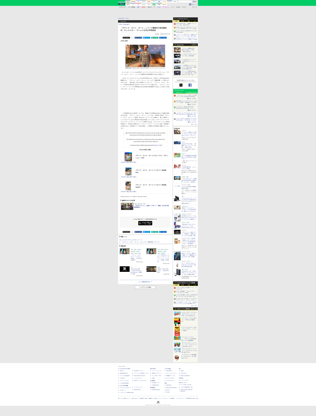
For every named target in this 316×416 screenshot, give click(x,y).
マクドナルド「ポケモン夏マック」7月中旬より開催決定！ (189, 319)
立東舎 (153, 378)
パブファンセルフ (185, 380)
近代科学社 (152, 387)
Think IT (121, 370)
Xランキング (180, 90)
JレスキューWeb (170, 378)
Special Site (180, 45)
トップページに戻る (145, 287)
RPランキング (179, 92)
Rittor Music (153, 368)
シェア (139, 37)
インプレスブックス (138, 387)
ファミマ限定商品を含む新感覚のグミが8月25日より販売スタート (189, 157)
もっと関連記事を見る (144, 281)
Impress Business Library (139, 375)
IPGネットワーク (183, 382)
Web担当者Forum (124, 373)
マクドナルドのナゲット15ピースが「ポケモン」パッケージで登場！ (189, 329)
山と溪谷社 (152, 380)
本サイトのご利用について (124, 398)
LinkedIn (164, 37)
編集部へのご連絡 (153, 398)
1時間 (176, 21)
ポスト (127, 37)
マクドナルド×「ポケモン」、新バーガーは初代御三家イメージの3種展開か (189, 339)
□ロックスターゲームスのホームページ (131, 240)
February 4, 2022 (157, 145)
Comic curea (183, 373)
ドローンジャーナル (124, 380)
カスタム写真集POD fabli (187, 387)
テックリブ (167, 390)
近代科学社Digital (156, 389)
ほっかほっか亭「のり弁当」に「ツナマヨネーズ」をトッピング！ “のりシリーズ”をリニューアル (186, 300)
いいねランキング (192, 92)
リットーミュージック (157, 370)
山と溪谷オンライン (156, 382)
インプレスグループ (180, 398)
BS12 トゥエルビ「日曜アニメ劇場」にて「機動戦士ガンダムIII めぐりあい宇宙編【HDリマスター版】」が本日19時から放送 (189, 257)
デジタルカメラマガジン (125, 387)
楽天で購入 (133, 162)
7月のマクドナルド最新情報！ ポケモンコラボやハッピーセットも (187, 309)
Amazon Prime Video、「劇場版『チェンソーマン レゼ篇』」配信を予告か (189, 145)
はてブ (147, 37)
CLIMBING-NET (155, 385)
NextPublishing (137, 389)
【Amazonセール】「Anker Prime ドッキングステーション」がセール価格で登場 (189, 272)
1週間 (188, 21)
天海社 (182, 370)
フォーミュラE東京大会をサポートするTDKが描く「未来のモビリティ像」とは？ (189, 73)
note (156, 37)
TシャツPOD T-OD (156, 375)
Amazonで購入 (125, 162)
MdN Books (168, 385)
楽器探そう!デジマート (157, 373)
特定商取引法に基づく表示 (192, 398)
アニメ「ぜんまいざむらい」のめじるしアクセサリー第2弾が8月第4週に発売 (189, 265)
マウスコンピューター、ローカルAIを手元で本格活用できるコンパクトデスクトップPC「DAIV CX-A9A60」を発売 (189, 201)
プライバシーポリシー (163, 398)
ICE (180, 368)
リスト (132, 37)
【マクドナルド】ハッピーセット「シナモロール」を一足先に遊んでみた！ (189, 350)
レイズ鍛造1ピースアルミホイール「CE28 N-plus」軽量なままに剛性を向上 (189, 67)
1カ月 (195, 21)
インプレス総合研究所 (125, 375)
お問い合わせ (134, 398)
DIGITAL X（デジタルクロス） (140, 380)
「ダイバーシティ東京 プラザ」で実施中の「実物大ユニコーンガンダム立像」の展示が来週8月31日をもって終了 (186, 36)
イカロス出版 (168, 368)
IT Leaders (122, 378)
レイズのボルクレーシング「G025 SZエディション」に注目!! (189, 61)
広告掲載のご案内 (143, 398)
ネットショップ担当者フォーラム (141, 373)
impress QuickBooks (185, 375)
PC (154, 7)
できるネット (123, 390)
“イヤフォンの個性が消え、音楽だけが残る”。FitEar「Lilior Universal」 (189, 50)
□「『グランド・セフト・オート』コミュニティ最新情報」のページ (139, 242)
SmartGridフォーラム (138, 370)
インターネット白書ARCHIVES (127, 392)
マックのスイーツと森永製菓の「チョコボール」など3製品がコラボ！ (189, 356)
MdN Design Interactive (171, 387)
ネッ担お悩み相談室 (124, 383)
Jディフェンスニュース (171, 373)
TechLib (168, 392)
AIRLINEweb (169, 370)
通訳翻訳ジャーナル (170, 375)
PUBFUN (181, 378)
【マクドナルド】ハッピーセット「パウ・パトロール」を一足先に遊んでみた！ (189, 344)
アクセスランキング (182, 18)
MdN (166, 383)
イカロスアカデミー (170, 380)
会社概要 (172, 398)
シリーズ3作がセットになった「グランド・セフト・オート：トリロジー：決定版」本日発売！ (163, 258)
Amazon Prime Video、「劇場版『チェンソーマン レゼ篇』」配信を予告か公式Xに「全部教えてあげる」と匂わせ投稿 (186, 25)
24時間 (182, 21)
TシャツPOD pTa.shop (186, 384)
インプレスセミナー (138, 378)
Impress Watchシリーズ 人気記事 (186, 282)
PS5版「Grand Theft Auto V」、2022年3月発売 (163, 270)
